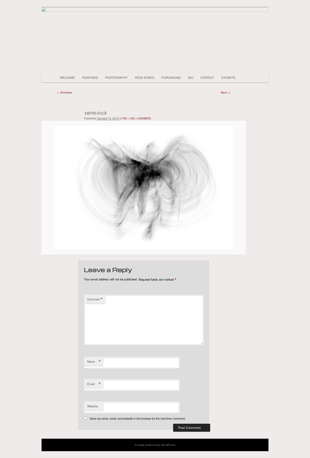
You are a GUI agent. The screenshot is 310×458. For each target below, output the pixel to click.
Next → (225, 92)
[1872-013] (143, 187)
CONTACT (207, 77)
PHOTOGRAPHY (116, 77)
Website (92, 406)
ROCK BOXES (144, 77)
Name (94, 361)
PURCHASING (171, 77)
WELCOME (67, 77)
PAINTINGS (90, 77)
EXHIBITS (228, 77)
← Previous (64, 92)
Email (94, 384)
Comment (95, 299)
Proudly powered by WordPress (155, 445)
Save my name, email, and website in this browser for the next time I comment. (138, 418)
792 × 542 (128, 118)
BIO (190, 77)
